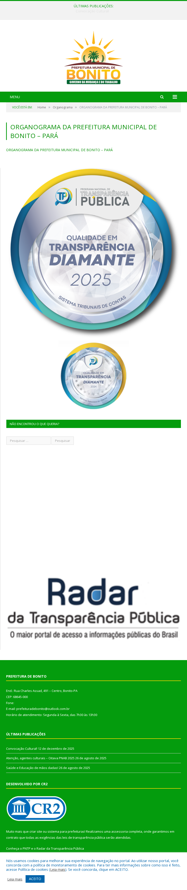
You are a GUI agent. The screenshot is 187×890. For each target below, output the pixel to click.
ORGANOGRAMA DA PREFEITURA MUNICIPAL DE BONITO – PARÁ (59, 150)
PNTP (26, 848)
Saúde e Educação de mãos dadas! (32, 768)
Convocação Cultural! (21, 748)
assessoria (119, 831)
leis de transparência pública (83, 837)
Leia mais (57, 869)
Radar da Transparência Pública (60, 848)
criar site (35, 831)
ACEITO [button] (35, 878)
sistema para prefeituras (65, 831)
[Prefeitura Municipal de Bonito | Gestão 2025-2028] (93, 56)
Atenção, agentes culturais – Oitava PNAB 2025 (92, 11)
